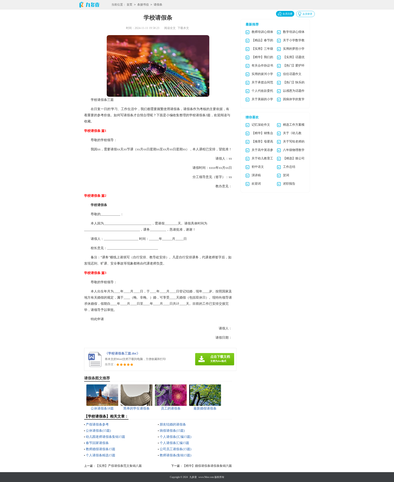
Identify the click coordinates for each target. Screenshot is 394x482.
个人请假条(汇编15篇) (175, 436)
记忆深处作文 (261, 124)
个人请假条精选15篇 (100, 455)
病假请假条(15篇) (172, 430)
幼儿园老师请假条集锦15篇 (105, 436)
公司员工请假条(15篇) (175, 449)
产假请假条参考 (97, 424)
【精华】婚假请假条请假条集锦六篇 (207, 465)
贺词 (286, 175)
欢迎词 (256, 183)
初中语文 (258, 166)
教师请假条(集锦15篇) (175, 455)
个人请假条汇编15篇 (174, 443)
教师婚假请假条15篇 (100, 449)
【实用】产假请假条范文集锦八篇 (119, 465)
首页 (129, 4)
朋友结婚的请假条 (173, 424)
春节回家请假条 (97, 443)
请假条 (158, 4)
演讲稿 (256, 175)
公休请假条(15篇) (98, 430)
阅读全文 (170, 28)
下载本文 (183, 28)
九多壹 (193, 477)
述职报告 (289, 183)
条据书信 (143, 4)
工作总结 (289, 166)
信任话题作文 (292, 74)
